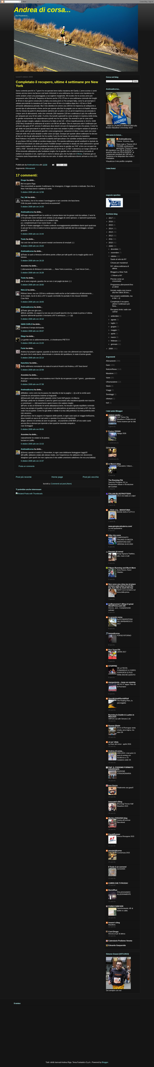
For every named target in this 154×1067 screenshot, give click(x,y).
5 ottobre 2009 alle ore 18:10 (32, 319)
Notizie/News (111, 369)
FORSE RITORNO (124, 635)
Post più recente (24, 477)
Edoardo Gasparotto (117, 945)
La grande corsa (115, 617)
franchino (25, 363)
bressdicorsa (114, 633)
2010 (111, 243)
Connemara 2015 (123, 853)
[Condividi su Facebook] (64, 165)
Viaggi (108, 390)
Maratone (110, 373)
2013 (111, 232)
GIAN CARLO (26, 324)
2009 (111, 246)
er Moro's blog (114, 464)
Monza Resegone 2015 (125, 836)
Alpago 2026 (121, 433)
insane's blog (114, 923)
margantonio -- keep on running (121, 682)
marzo (113, 337)
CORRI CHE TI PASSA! (118, 883)
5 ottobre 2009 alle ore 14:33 (32, 207)
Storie (108, 386)
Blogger (105, 1062)
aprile (113, 334)
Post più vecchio (91, 477)
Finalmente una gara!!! (125, 788)
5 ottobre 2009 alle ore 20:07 (32, 331)
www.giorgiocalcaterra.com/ (120, 526)
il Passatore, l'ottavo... (125, 466)
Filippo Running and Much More (122, 568)
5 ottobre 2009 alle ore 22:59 (32, 370)
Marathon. (112, 925)
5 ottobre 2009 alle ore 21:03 (32, 343)
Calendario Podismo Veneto (120, 941)
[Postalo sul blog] (60, 165)
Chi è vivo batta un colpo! (126, 496)
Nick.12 (24, 290)
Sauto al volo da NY (118, 259)
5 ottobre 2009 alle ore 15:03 (32, 246)
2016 (111, 222)
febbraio (114, 341)
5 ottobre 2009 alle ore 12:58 (32, 192)
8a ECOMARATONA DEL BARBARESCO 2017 (124, 621)
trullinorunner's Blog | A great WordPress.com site (120, 605)
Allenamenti (30, 168)
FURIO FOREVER (115, 906)
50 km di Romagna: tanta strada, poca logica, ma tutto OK (126, 730)
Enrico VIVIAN (114, 431)
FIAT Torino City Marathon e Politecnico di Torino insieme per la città (126, 419)
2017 (111, 218)
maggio (114, 330)
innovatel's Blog (115, 802)
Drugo (23, 180)
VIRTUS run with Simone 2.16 (119, 719)
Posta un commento (26, 466)
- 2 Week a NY (116, 275)
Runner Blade (114, 726)
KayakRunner (114, 834)
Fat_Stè (24, 197)
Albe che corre (114, 535)
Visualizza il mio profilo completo (119, 161)
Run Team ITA (114, 650)
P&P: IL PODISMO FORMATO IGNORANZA (120, 768)
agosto (114, 320)
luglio (113, 323)
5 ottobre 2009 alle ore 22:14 (32, 358)
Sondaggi (110, 394)
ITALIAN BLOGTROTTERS (119, 494)
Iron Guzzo (113, 785)
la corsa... (112, 448)
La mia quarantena (115, 528)
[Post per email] (53, 165)
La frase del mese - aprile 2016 (119, 744)
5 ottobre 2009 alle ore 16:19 (32, 261)
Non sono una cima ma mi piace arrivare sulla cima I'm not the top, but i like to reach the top (122, 586)
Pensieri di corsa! (115, 552)
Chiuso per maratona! (119, 263)
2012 (111, 236)
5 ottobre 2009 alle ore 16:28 (32, 273)
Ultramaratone (111, 382)
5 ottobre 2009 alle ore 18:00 (32, 285)
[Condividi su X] (62, 165)
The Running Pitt (115, 480)
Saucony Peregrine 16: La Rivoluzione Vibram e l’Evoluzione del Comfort (120, 484)
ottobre (114, 256)
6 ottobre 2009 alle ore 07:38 (32, 384)
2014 (111, 228)
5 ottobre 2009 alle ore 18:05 (32, 302)
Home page (57, 477)
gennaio (114, 344)
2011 (111, 239)
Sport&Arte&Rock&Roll (118, 699)
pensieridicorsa (115, 851)
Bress (79, 154)
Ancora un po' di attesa (116, 934)
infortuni (109, 399)
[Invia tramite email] (57, 165)
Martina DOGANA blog (117, 818)
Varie (108, 378)
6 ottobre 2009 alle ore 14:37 (32, 461)
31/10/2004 (121, 869)
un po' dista (113, 742)
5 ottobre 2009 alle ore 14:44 (32, 234)
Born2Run (112, 890)
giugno (114, 327)
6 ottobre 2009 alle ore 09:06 (32, 429)
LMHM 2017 (121, 652)
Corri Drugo (113, 932)
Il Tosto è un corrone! (117, 867)
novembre (115, 253)
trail (107, 403)
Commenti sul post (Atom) (61, 484)
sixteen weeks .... (115, 415)
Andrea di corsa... (42, 10)
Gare (108, 365)
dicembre (115, 249)
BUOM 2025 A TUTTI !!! (126, 512)
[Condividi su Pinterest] (66, 165)
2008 (111, 349)
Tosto (23, 239)
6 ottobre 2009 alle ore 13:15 (32, 444)
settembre (115, 316)
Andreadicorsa (27, 212)
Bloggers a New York (118, 272)
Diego (23, 336)
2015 (111, 225)
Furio (23, 348)
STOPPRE (112, 666)
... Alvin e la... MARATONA (119, 510)
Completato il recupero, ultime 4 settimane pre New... (120, 304)
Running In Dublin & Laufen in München (121, 716)
